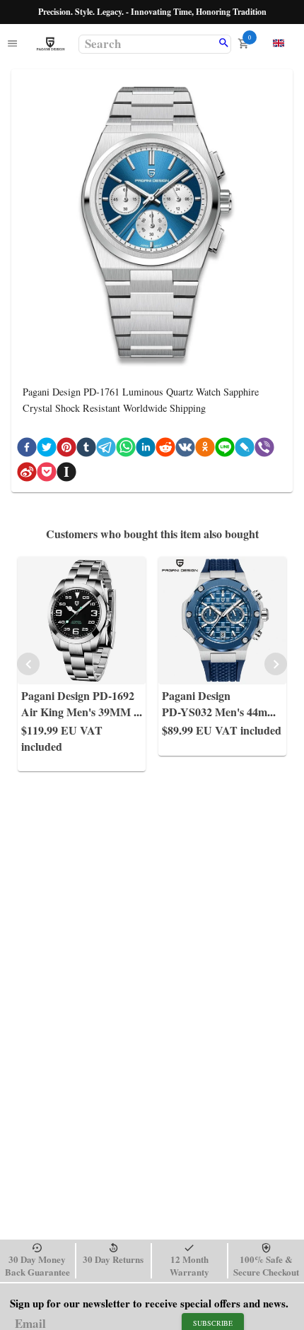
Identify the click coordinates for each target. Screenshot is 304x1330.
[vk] (185, 449)
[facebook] (27, 449)
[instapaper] (66, 474)
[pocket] (47, 474)
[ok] (205, 449)
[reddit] (165, 449)
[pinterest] (66, 449)
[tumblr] (86, 449)
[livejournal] (245, 449)
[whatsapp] (126, 449)
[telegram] (106, 449)
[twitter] (47, 449)
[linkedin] (146, 449)
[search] (223, 44)
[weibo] (27, 474)
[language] (278, 43)
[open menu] (12, 44)
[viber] (264, 449)
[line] (225, 449)
